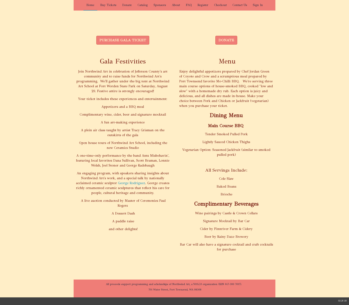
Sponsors (160, 5)
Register (203, 5)
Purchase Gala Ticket (122, 40)
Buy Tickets (108, 5)
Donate (127, 5)
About (176, 5)
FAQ (189, 5)
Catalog (143, 5)
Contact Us (239, 5)
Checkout (220, 5)
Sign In (258, 5)
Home (90, 5)
